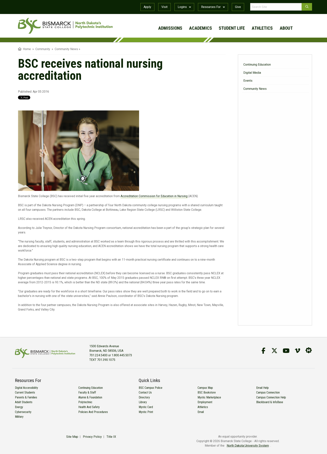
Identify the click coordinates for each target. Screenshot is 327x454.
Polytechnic (85, 402)
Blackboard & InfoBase (269, 402)
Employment (205, 402)
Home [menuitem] (26, 49)
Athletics (203, 407)
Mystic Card (146, 407)
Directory (144, 397)
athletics (262, 28)
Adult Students (23, 402)
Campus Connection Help (271, 397)
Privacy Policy (92, 437)
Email (201, 412)
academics (200, 28)
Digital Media (252, 72)
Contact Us (145, 392)
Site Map (72, 437)
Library (143, 402)
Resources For (211, 7)
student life (232, 28)
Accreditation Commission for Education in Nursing (154, 196)
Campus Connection (268, 392)
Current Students (25, 392)
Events (247, 80)
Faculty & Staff (87, 392)
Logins (183, 7)
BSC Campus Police (150, 388)
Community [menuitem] (43, 49)
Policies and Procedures (93, 412)
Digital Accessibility (26, 388)
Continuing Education (257, 64)
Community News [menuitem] (66, 49)
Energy (19, 407)
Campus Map (205, 388)
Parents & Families (26, 397)
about (286, 28)
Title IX (111, 437)
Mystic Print (146, 412)
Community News (255, 89)
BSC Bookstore (207, 392)
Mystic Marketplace (209, 397)
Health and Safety (89, 407)
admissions (170, 28)
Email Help (262, 388)
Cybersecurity (23, 412)
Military (19, 416)
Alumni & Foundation (90, 397)
